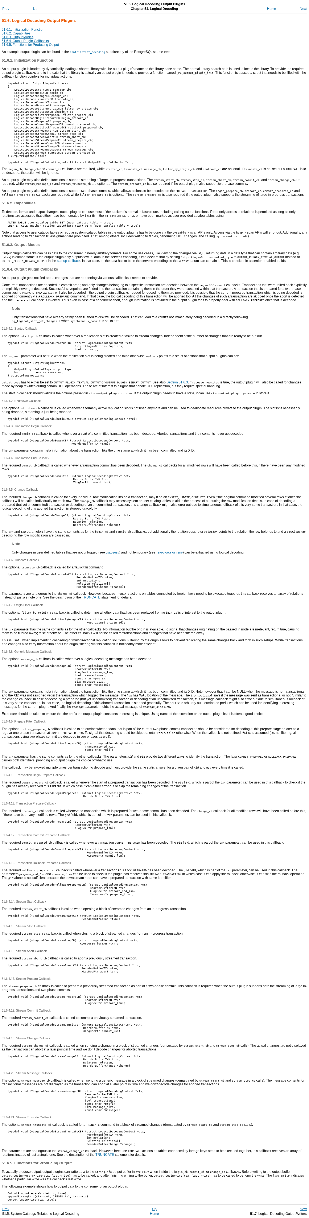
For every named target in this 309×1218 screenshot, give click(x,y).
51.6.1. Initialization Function (23, 29)
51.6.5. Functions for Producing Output (30, 44)
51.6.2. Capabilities (16, 33)
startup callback (68, 261)
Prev (5, 9)
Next (303, 9)
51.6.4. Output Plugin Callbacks (25, 41)
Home (271, 9)
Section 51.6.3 (177, 382)
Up (35, 9)
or (169, 552)
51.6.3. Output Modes (17, 37)
